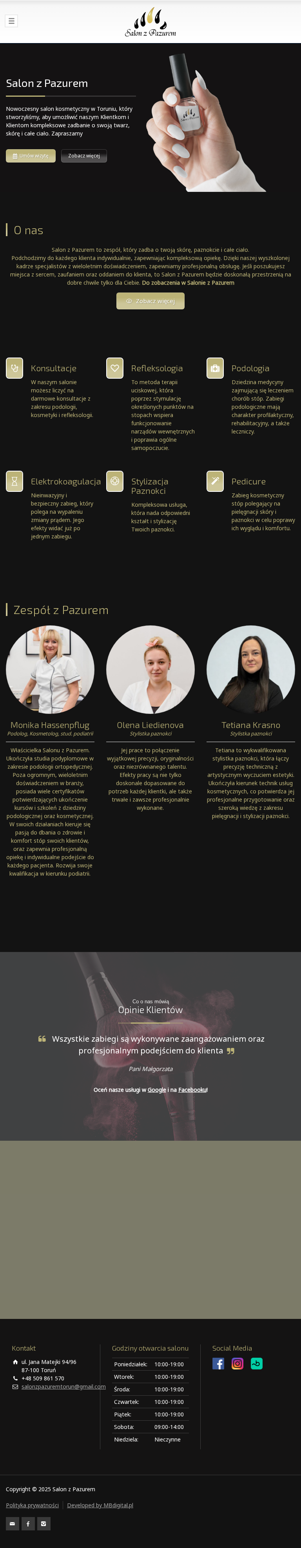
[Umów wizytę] (150, 117)
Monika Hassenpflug (50, 724)
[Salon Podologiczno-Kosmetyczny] (150, 21)
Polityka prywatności (32, 1505)
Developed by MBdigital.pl (100, 1505)
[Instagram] (44, 1523)
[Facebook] (28, 1523)
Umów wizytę (34, 155)
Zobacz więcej (84, 155)
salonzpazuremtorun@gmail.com (64, 1386)
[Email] (12, 1523)
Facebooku (192, 1089)
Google (157, 1089)
